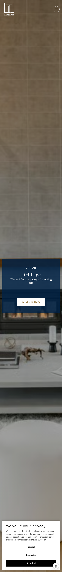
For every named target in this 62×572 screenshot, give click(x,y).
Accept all (31, 563)
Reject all (31, 547)
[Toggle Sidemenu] (57, 9)
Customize (31, 555)
